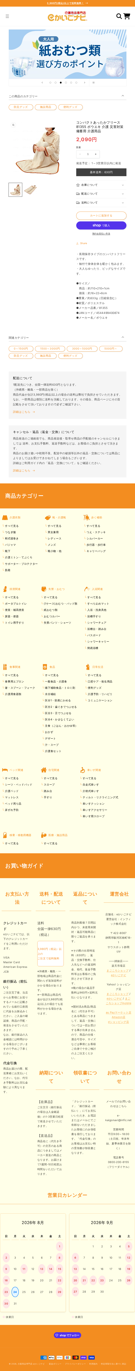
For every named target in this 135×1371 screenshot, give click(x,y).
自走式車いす (90, 784)
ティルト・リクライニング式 (100, 797)
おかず (48, 732)
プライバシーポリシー (75, 1364)
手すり (47, 797)
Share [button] (83, 243)
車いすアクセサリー (94, 810)
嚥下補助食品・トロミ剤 (59, 687)
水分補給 (50, 694)
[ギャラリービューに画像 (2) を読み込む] (30, 190)
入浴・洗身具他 (96, 610)
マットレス (11, 797)
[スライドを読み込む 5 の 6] (71, 82)
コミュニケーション (99, 700)
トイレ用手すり (14, 622)
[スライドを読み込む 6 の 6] (76, 82)
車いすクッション (93, 803)
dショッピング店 (118, 1021)
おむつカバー (51, 616)
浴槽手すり (93, 616)
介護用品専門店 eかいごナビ (31, 1364)
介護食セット (52, 751)
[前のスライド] (42, 82)
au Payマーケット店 (118, 1012)
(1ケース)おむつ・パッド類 (60, 603)
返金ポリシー (55, 1364)
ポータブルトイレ (15, 603)
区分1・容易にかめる (57, 700)
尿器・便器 (11, 616)
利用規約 (93, 1364)
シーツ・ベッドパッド (18, 784)
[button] (7, 16)
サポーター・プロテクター (21, 563)
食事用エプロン (14, 681)
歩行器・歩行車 (96, 544)
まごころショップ (117, 970)
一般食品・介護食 (55, 681)
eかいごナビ (118, 975)
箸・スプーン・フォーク (19, 687)
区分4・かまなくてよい (59, 719)
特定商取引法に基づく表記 (113, 1364)
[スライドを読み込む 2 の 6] (55, 82)
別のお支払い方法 (101, 233)
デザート (50, 738)
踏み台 (47, 791)
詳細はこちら (21, 411)
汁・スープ (51, 744)
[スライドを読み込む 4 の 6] (66, 82)
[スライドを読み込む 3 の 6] (60, 82)
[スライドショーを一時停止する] (92, 82)
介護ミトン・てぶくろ (18, 557)
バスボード (93, 635)
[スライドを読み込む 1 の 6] (50, 82)
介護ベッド (11, 791)
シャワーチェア (96, 622)
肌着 (7, 570)
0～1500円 (21, 348)
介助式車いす (90, 791)
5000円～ (110, 348)
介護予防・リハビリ (99, 694)
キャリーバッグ (96, 551)
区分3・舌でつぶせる (57, 713)
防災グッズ (21, 107)
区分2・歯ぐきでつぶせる (60, 706)
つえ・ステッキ (96, 532)
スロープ (49, 784)
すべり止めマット (97, 603)
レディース (54, 538)
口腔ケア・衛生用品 (99, 681)
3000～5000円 (82, 348)
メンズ (51, 544)
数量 (78, 147)
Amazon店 (118, 1017)
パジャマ (10, 544)
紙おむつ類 (50, 610)
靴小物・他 (54, 551)
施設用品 (45, 107)
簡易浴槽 (92, 648)
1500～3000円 (50, 348)
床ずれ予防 (11, 810)
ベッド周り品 (12, 803)
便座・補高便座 (14, 610)
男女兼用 (53, 532)
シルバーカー (94, 538)
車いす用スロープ (93, 816)
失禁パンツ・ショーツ (57, 622)
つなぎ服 (10, 532)
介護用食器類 (12, 694)
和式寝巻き (11, 538)
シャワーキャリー (97, 641)
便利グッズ (70, 107)
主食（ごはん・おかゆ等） (61, 725)
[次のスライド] (84, 82)
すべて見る (12, 525)
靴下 (7, 551)
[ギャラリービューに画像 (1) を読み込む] (15, 190)
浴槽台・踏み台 (96, 629)
